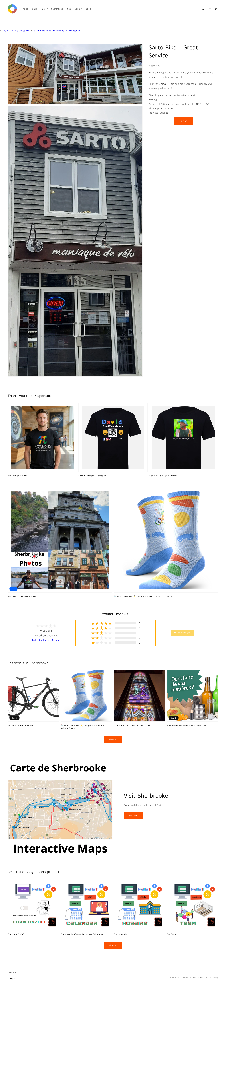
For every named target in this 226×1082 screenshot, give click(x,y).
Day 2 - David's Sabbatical (16, 30)
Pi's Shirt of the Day (17, 476)
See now (133, 815)
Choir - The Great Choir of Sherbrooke (132, 725)
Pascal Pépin (167, 83)
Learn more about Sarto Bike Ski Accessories (57, 30)
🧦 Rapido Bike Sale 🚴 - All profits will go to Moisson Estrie (143, 596)
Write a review (182, 633)
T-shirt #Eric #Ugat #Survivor (163, 476)
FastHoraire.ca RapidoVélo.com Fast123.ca (187, 978)
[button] (203, 9)
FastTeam (171, 934)
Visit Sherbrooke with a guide (22, 596)
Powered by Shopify (211, 978)
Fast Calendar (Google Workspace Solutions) (82, 934)
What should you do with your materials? (186, 725)
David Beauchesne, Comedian (92, 476)
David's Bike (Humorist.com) (21, 725)
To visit (183, 120)
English (13, 978)
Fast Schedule (120, 934)
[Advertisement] (92, 1036)
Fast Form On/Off (16, 934)
